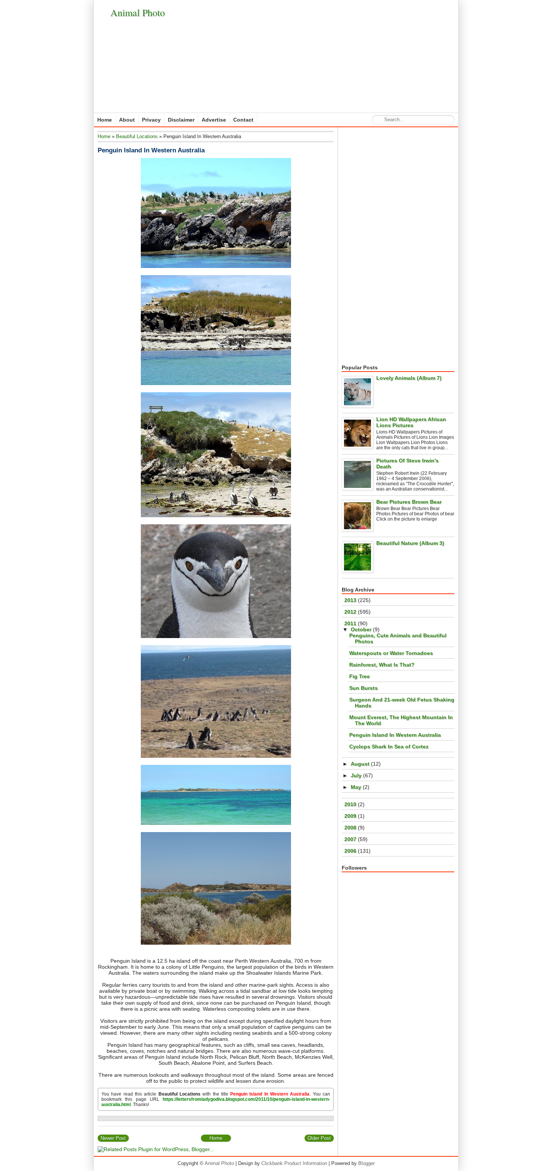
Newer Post (113, 1138)
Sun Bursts (363, 688)
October (362, 629)
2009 (351, 816)
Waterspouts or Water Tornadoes (391, 653)
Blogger (366, 1163)
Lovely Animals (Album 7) (409, 378)
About (127, 120)
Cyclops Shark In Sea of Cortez (388, 747)
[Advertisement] (317, 56)
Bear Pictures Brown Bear (409, 502)
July (357, 775)
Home (104, 120)
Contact (243, 120)
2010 (351, 804)
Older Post (319, 1138)
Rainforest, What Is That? (382, 665)
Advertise (214, 120)
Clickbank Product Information (294, 1163)
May (357, 787)
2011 (351, 623)
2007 (351, 839)
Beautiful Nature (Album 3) (410, 543)
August (361, 764)
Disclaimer (181, 120)
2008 (351, 828)
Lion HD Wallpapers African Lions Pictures (411, 422)
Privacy (151, 120)
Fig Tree (359, 676)
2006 (351, 851)
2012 (351, 612)
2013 (351, 600)
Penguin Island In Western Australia (151, 150)
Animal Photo (137, 12)
